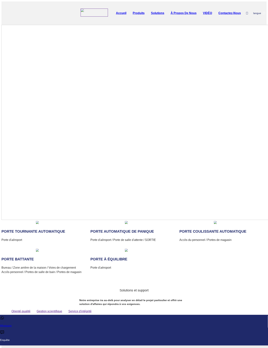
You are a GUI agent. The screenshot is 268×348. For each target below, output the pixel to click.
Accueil (121, 13)
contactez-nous (229, 13)
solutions (157, 13)
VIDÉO (207, 13)
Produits (139, 13)
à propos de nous (184, 13)
